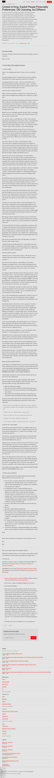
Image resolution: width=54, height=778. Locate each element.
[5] (12, 495)
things (4, 1)
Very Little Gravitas (29, 771)
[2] (26, 209)
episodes (32, 1)
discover (44, 1)
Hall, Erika (4, 686)
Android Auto (5, 716)
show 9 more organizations (8, 706)
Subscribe (33, 637)
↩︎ (28, 580)
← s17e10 (5, 625)
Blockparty (4, 699)
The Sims (4, 733)
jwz (2, 689)
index (40, 1)
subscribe (49, 1)
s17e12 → (10, 625)
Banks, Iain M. (5, 684)
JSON (28, 43)
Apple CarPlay (5, 718)
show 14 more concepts (7, 721)
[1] (16, 76)
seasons (28, 1)
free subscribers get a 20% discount (9, 757)
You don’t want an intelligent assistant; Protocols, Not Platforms (15, 661)
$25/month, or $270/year (15, 563)
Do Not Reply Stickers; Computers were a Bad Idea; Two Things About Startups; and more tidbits (22, 657)
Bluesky (3, 701)
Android (3, 713)
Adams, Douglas (5, 681)
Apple (3, 696)
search (36, 1)
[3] (7, 259)
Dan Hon (21, 771)
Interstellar (4, 731)
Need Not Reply (23, 580)
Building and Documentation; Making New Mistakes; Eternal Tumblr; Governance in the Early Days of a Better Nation (26, 672)
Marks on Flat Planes (6, 668)
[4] (19, 486)
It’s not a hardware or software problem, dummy (12, 653)
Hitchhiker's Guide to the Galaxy (9, 728)
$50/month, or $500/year (7, 565)
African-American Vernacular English (10, 711)
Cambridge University (6, 704)
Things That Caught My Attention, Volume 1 (27, 568)
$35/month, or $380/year (26, 563)
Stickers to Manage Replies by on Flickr (14, 578)
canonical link (23, 43)
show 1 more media (7, 736)
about (24, 1)
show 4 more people (7, 691)
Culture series (5, 726)
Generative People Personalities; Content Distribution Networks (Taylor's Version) (19, 664)
